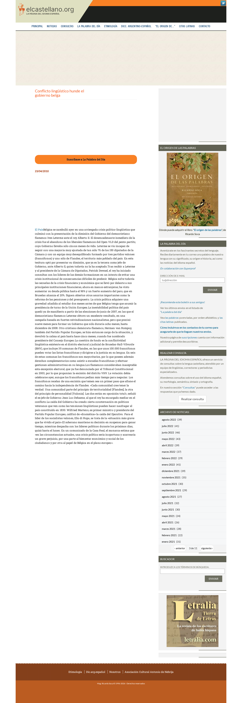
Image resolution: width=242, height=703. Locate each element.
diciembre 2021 (170, 470)
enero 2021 (168, 541)
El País (39, 229)
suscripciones (189, 337)
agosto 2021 (169, 496)
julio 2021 (167, 503)
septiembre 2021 (171, 490)
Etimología (110, 26)
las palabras (172, 317)
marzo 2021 (168, 528)
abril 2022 (167, 445)
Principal (37, 26)
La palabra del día (88, 26)
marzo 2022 (168, 451)
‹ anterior (180, 548)
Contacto (204, 26)
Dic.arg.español (95, 672)
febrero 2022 (169, 458)
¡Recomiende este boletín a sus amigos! (182, 302)
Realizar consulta (192, 399)
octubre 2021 (169, 483)
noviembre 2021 (171, 477)
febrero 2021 (169, 535)
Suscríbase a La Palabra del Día (86, 159)
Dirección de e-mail (172, 275)
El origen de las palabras (207, 229)
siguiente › (207, 548)
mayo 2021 (168, 515)
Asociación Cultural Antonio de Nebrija (149, 672)
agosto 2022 (169, 419)
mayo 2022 (168, 438)
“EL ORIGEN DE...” (165, 26)
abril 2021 (167, 522)
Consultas (67, 26)
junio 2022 (168, 432)
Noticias (52, 26)
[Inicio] (54, 11)
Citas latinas (187, 26)
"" (171, 311)
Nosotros (115, 672)
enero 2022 (168, 464)
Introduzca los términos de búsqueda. (184, 567)
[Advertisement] (121, 58)
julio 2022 (167, 425)
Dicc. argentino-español (136, 26)
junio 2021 (168, 509)
